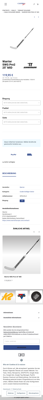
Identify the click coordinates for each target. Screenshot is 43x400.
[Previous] (33, 232)
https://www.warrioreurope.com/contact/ (16, 220)
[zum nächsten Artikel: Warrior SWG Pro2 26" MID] (38, 17)
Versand (15, 78)
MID (22, 200)
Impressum (7, 389)
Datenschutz (17, 389)
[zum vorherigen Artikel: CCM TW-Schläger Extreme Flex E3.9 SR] (34, 17)
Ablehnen (11, 393)
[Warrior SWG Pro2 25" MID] (21, 38)
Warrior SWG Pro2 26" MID (13, 277)
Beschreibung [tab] (9, 173)
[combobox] (21, 103)
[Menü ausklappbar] (5, 4)
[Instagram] (23, 355)
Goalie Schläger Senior (27, 191)
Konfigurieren (21, 393)
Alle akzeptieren (34, 393)
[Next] (39, 232)
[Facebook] (19, 355)
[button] (21, 313)
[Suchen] (34, 4)
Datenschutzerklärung (10, 332)
